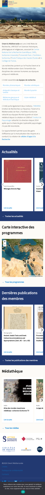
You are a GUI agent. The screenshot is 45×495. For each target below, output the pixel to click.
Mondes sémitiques (31, 85)
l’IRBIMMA (37, 106)
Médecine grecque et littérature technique (11, 98)
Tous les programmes (14, 282)
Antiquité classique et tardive (11, 91)
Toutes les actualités (14, 216)
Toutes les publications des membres (21, 360)
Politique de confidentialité (12, 470)
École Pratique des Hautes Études (24, 58)
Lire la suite (8, 208)
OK (23, 492)
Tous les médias (12, 428)
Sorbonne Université (10, 55)
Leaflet (30, 276)
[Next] (41, 184)
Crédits (4, 466)
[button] (30, 244)
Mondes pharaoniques (11, 85)
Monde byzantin (30, 90)
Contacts (5, 474)
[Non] (42, 488)
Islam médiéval (30, 97)
